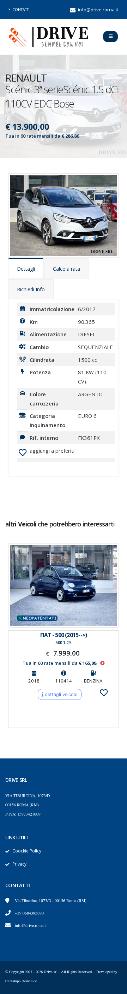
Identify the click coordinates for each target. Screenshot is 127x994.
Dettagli (26, 268)
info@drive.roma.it (97, 9)
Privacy (19, 864)
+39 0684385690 (29, 913)
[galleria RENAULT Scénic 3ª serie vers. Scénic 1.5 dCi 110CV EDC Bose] (63, 215)
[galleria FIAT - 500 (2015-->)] (63, 585)
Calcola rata (66, 268)
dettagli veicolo (60, 694)
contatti (20, 9)
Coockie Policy (26, 851)
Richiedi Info (31, 289)
